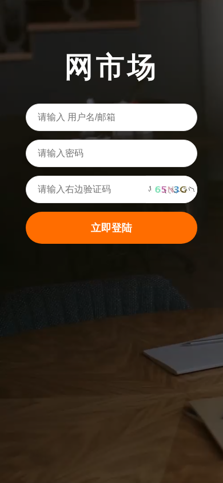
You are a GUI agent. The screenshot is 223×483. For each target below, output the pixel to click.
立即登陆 (111, 227)
